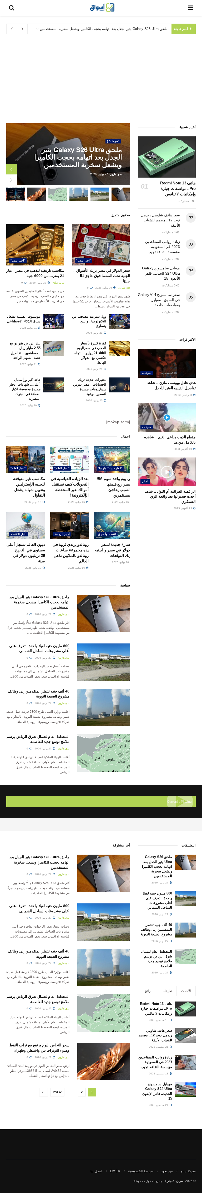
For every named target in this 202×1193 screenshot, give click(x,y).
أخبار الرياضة (62, 534)
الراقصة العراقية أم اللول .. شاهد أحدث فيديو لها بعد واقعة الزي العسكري (170, 496)
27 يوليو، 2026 (43, 614)
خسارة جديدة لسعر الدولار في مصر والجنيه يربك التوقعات (114, 550)
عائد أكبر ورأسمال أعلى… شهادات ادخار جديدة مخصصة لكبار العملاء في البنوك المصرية (25, 389)
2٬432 (57, 1092)
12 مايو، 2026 (33, 567)
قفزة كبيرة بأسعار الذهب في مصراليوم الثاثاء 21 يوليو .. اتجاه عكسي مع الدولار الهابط (90, 352)
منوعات (146, 372)
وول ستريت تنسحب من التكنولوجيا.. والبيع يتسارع (89, 321)
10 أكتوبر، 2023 (183, 449)
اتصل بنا (96, 1171)
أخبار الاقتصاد (18, 534)
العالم (145, 481)
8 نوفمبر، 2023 (183, 394)
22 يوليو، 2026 (38, 282)
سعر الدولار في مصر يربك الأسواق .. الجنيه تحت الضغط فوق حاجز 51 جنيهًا (101, 275)
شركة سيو (188, 1171)
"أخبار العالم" (61, 468)
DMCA (115, 1171)
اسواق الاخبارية (174, 1181)
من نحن (167, 1171)
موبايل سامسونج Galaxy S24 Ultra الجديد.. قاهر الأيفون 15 (161, 273)
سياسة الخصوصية (141, 1171)
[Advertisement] (101, 78)
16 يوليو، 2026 (121, 501)
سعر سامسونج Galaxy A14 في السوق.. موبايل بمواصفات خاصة (159, 299)
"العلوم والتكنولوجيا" (110, 468)
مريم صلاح (58, 282)
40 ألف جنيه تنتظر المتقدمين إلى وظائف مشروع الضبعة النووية (156, 929)
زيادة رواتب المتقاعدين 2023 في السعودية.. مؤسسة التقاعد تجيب (162, 246)
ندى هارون (115, 174)
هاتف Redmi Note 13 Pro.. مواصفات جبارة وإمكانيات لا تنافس (178, 188)
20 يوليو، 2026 (94, 400)
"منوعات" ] (113, 141)
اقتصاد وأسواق (107, 534)
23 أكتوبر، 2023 (183, 508)
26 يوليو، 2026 (104, 287)
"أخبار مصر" (83, 260)
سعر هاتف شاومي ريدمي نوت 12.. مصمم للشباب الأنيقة (160, 220)
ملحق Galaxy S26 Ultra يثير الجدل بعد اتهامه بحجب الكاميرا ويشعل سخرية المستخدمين (104, 29)
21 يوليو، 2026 (94, 332)
